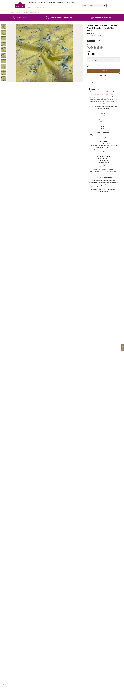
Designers (60, 2)
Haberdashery (71, 2)
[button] (12, 5)
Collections (51, 2)
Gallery (91, 82)
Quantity (88, 51)
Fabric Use (42, 2)
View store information (113, 59)
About (49, 8)
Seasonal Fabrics (39, 8)
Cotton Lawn (18, 12)
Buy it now (103, 75)
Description (98, 82)
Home (12, 12)
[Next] (80, 53)
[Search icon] (105, 5)
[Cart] (112, 5)
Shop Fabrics (32, 2)
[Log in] (108, 5)
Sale (29, 8)
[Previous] (9, 53)
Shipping (95, 35)
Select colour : (92, 44)
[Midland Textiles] (20, 5)
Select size (89, 38)
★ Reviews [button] (122, 347)
